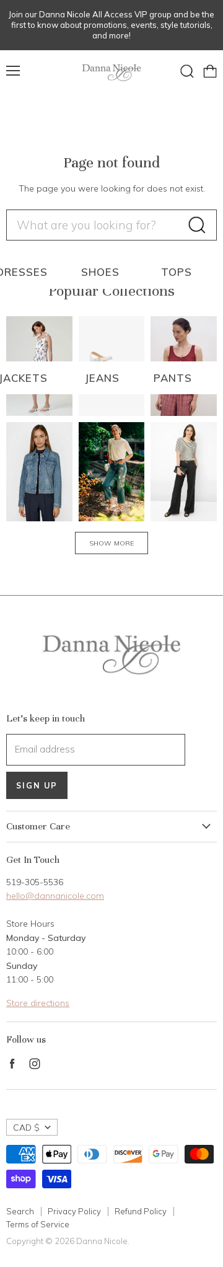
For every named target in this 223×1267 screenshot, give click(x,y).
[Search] (197, 225)
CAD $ (26, 1127)
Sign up (37, 785)
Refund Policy (141, 1211)
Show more (111, 543)
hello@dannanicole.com (55, 895)
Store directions (37, 1003)
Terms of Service (37, 1224)
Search (20, 1211)
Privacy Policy (74, 1211)
